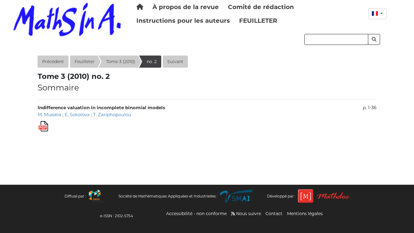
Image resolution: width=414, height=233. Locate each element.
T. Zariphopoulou (112, 114)
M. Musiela (49, 114)
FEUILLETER (258, 20)
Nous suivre (248, 213)
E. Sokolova (77, 114)
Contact (273, 213)
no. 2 (152, 61)
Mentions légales (305, 213)
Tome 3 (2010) (120, 61)
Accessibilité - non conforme (196, 213)
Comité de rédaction (261, 7)
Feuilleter (85, 61)
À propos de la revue (185, 7)
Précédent (53, 61)
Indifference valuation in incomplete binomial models (101, 107)
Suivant (175, 61)
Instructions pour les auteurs (183, 20)
